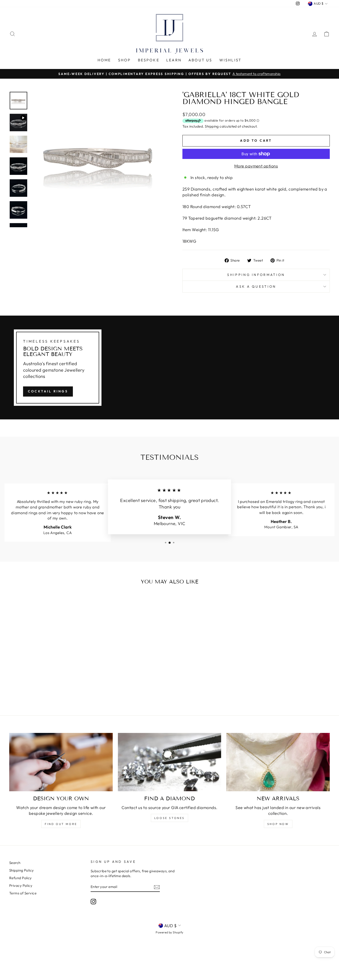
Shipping (212, 126)
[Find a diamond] (169, 762)
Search (15, 862)
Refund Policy (20, 878)
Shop (124, 60)
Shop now (278, 824)
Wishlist (230, 60)
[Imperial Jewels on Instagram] (93, 901)
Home (104, 60)
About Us (200, 60)
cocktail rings (48, 391)
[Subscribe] (157, 887)
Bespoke (148, 60)
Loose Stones (169, 818)
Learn (173, 60)
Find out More (61, 824)
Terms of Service (22, 893)
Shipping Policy (21, 870)
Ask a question (256, 286)
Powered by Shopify (169, 932)
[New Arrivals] (278, 762)
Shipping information (256, 275)
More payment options (256, 166)
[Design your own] (61, 762)
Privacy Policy (20, 885)
